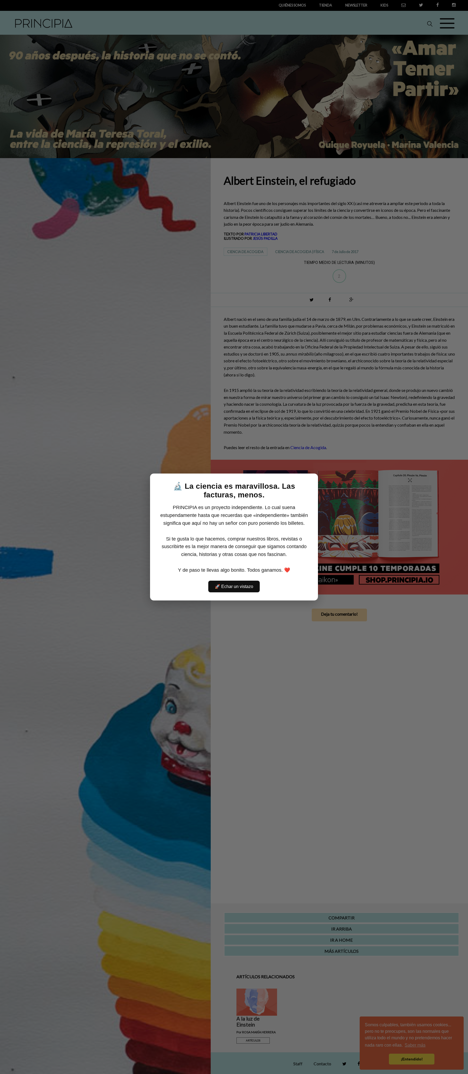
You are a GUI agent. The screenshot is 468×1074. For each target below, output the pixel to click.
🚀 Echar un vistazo (234, 586)
